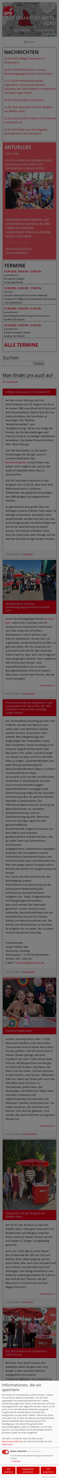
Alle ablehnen (8, 1470)
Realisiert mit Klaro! (49, 1477)
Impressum (7, 1444)
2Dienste (15, 1461)
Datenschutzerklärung (12, 1441)
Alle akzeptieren (48, 1470)
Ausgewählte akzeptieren (28, 1470)
